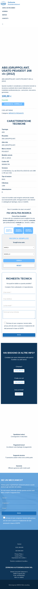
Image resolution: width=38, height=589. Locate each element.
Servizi (4, 15)
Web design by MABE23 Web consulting (19, 585)
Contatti (5, 18)
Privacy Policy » (19, 554)
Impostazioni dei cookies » (19, 557)
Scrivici (19, 394)
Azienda (5, 11)
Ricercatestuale (28, 230)
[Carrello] (19, 24)
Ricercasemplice (9, 230)
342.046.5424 (19, 382)
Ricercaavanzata (19, 230)
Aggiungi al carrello (13, 104)
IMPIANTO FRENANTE (16, 113)
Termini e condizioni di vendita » (19, 561)
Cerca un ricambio (8, 8)
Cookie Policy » (19, 556)
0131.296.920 (19, 370)
